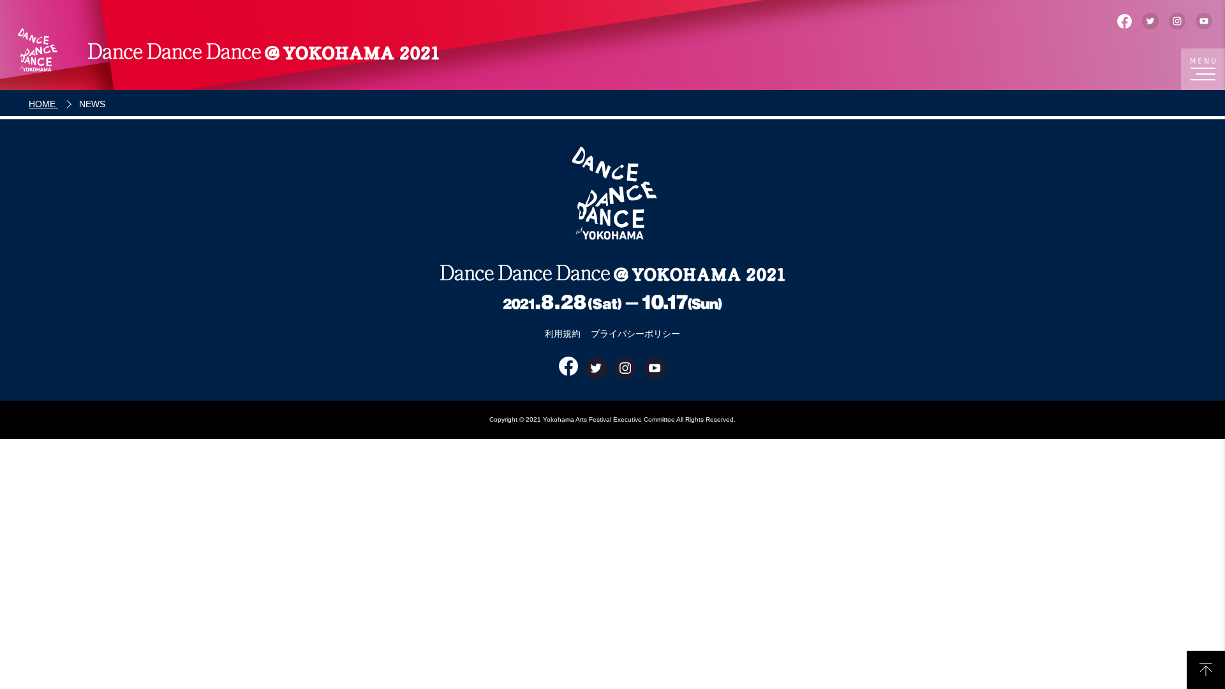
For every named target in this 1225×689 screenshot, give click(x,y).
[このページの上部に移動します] (1206, 670)
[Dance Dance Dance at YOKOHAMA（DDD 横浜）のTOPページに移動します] (226, 51)
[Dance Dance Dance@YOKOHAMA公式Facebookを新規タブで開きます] (1124, 21)
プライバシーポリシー (635, 334)
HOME (43, 104)
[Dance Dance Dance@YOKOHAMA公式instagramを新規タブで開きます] (1177, 21)
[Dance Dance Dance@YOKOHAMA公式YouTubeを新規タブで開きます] (1204, 21)
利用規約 (563, 334)
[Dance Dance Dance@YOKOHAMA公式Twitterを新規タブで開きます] (1150, 21)
